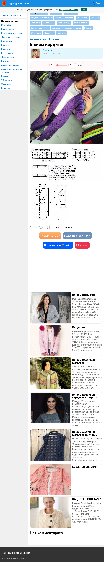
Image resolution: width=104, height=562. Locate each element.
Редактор (48, 50)
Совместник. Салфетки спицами (11, 70)
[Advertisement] (66, 270)
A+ (71, 65)
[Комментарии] (41, 227)
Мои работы (6, 25)
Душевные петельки (10, 37)
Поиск (99, 3)
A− (52, 65)
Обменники (6, 84)
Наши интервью (8, 61)
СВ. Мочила (6, 80)
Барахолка (6, 49)
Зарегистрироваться (11, 15)
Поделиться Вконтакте (77, 235)
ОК (84, 10)
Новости (5, 76)
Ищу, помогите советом (12, 33)
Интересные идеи (9, 21)
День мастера (7, 57)
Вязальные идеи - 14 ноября (44, 39)
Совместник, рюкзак (10, 65)
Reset (79, 65)
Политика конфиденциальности (16, 553)
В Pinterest (82, 245)
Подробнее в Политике (68, 10)
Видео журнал (7, 29)
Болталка (5, 45)
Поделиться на (58, 245)
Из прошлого (7, 53)
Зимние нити (7, 41)
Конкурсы (5, 88)
